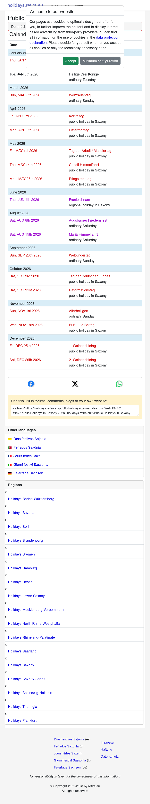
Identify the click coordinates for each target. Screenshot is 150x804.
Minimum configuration (100, 60)
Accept (70, 60)
